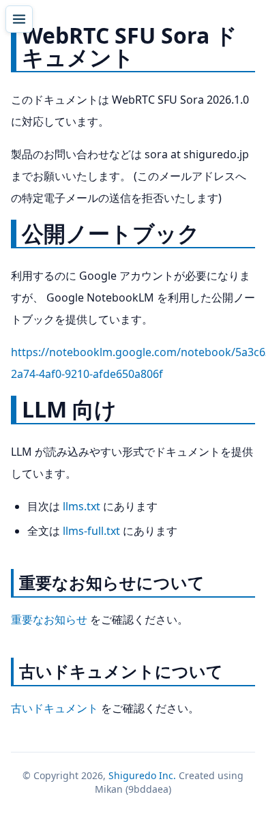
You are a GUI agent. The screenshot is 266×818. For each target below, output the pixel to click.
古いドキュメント (54, 708)
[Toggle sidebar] (19, 19)
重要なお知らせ (49, 619)
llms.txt (81, 506)
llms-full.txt (91, 530)
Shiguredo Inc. (142, 775)
